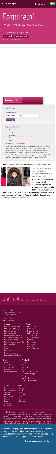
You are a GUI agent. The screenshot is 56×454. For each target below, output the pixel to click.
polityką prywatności (33, 436)
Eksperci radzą (32, 331)
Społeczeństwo (9, 367)
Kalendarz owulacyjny (12, 326)
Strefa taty (31, 344)
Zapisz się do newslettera (12, 39)
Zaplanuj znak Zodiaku (12, 355)
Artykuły (12, 135)
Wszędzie (12, 130)
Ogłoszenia (31, 326)
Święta (6, 399)
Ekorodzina (31, 329)
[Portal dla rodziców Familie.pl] (18, 21)
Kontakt (24, 363)
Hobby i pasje (9, 369)
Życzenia (22, 399)
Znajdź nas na (40, 4)
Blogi (10, 140)
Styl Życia (7, 403)
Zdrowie (7, 401)
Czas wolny (8, 405)
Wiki (10, 138)
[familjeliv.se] (52, 4)
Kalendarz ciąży (10, 331)
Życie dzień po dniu (11, 365)
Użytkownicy (32, 346)
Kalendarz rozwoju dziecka (14, 342)
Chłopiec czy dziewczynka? (14, 337)
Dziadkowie (31, 342)
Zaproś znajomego (28, 374)
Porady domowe (33, 348)
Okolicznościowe (10, 371)
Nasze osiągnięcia (28, 378)
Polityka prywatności (29, 380)
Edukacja (7, 348)
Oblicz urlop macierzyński (13, 335)
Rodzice (30, 340)
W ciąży (7, 392)
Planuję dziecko (33, 337)
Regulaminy (26, 367)
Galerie (22, 394)
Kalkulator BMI (9, 344)
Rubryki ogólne (32, 333)
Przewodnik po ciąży (11, 329)
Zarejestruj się (21, 36)
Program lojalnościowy (30, 371)
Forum (11, 132)
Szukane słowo (11, 112)
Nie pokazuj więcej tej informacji (40, 441)
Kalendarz (8, 350)
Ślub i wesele (32, 335)
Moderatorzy (26, 369)
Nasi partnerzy (27, 376)
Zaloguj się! (8, 36)
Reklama (25, 365)
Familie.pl (5, 164)
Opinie (6, 363)
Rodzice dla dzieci (11, 353)
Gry (5, 346)
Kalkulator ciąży (10, 333)
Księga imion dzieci (11, 340)
